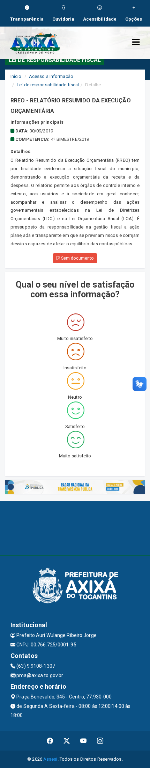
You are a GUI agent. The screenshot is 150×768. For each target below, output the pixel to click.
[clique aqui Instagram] (100, 741)
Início (16, 76)
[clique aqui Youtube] (83, 741)
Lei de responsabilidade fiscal (48, 84)
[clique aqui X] (67, 741)
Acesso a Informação (51, 76)
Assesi (50, 759)
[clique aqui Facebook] (50, 741)
